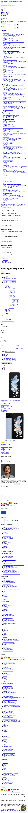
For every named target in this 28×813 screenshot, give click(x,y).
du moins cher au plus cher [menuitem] (9, 280)
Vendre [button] (6, 8)
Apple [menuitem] (4, 34)
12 (6, 363)
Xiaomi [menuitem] (20, 34)
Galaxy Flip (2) (5, 326)
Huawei (8, 310)
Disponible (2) (5, 347)
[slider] (1, 321)
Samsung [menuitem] (9, 34)
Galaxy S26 (12, 288)
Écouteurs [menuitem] (5, 166)
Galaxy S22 (12, 294)
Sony (4, 598)
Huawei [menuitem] (16, 34)
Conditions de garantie (8, 554)
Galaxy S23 (12, 292)
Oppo (4, 548)
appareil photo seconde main (9, 582)
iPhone (5, 541)
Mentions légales (7, 536)
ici (11, 223)
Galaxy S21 (12, 295)
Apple (7, 286)
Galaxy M (11, 308)
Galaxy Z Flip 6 (12, 205)
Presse (4, 532)
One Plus (5, 547)
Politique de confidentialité (9, 560)
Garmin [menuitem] (16, 138)
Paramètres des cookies (8, 621)
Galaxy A (11, 306)
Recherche (6, 1)
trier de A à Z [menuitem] (6, 277)
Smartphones (6, 285)
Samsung (10, 204)
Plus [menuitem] (23, 34)
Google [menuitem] (12, 34)
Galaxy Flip (15, 204)
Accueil (2, 204)
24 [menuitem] (4, 368)
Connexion (11, 21)
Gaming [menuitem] (5, 169)
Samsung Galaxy (7, 542)
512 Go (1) (4, 341)
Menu (2, 1)
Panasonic (5, 596)
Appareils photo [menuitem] (7, 115)
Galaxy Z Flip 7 (4, 205)
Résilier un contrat (15, 792)
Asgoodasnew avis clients (9, 531)
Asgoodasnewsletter (8, 538)
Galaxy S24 (12, 291)
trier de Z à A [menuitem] (6, 276)
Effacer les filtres (19, 348)
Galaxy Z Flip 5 (19, 205)
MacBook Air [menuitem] (13, 85)
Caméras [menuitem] (17, 115)
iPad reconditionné (7, 580)
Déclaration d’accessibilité (9, 620)
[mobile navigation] (2, 3)
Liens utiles (19, 1)
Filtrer (2, 272)
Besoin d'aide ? (6, 558)
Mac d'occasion (6, 568)
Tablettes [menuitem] (5, 56)
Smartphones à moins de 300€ (10, 571)
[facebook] (2, 495)
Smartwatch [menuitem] (6, 137)
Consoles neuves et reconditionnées (11, 572)
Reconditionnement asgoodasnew (11, 528)
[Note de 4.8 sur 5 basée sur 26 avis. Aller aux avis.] (4, 402)
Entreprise (5, 534)
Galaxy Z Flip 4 (15, 304)
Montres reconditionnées (9, 570)
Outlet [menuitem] (4, 31)
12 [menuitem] (4, 365)
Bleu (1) (3, 332)
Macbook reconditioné (8, 566)
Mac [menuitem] (4, 112)
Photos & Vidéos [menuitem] (7, 113)
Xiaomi (8, 311)
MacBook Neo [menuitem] (6, 85)
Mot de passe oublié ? (22, 21)
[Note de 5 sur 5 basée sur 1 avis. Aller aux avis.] (4, 442)
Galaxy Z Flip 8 (21, 204)
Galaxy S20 (12, 296)
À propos (5, 533)
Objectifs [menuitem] (13, 115)
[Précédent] (4, 257)
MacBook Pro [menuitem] (20, 85)
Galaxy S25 (12, 290)
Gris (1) (3, 334)
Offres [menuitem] (4, 30)
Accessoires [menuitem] (6, 165)
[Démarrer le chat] (2, 10)
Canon (4, 595)
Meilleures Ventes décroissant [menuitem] (10, 281)
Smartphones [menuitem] (6, 33)
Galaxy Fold (12, 305)
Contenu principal (13, 1)
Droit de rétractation (7, 557)
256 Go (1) (4, 340)
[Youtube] (5, 497)
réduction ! (24, 478)
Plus (4, 202)
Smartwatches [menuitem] (6, 167)
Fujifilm (5, 599)
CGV (4, 561)
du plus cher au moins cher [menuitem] (9, 278)
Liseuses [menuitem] (5, 58)
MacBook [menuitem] (5, 84)
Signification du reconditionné (10, 527)
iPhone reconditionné (8, 563)
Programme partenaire (8, 537)
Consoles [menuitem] (5, 164)
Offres (6, 204)
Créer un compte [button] (4, 21)
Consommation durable (8, 529)
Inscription (17, 484)
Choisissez (5, 273)
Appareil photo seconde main (10, 567)
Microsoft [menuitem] (13, 57)
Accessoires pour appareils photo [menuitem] (17, 167)
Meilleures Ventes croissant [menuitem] (9, 282)
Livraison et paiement (8, 556)
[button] (8, 7)
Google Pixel (6, 544)
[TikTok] (8, 497)
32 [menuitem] (4, 369)
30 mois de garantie (7, 553)
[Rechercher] (15, 25)
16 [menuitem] (4, 367)
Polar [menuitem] (19, 138)
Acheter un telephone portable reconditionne (13, 565)
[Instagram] (2, 497)
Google (8, 309)
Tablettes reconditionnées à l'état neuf (11, 574)
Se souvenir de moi (6, 20)
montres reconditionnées (8, 585)
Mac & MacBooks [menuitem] (23, 166)
